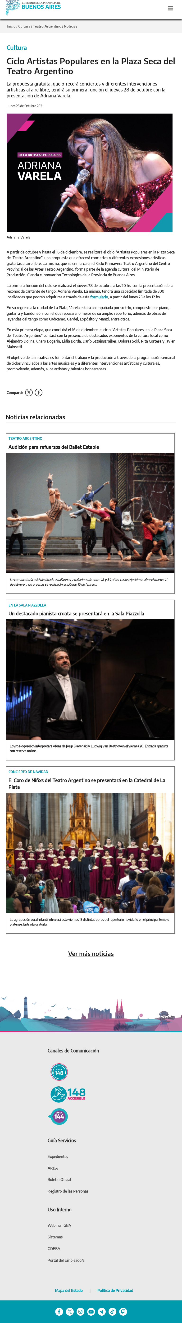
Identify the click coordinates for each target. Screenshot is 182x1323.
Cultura (24, 26)
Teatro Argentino (47, 26)
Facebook (38, 392)
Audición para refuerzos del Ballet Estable (54, 447)
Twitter (29, 392)
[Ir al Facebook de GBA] (59, 1311)
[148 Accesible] (67, 1094)
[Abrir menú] (170, 8)
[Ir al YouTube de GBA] (91, 1311)
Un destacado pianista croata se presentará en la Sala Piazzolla (76, 613)
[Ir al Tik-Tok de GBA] (112, 1311)
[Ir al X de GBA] (70, 1311)
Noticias (70, 26)
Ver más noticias (91, 953)
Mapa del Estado (69, 1290)
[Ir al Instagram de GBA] (80, 1311)
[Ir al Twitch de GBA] (123, 1311)
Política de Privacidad (115, 1290)
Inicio (11, 26)
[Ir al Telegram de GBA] (102, 1311)
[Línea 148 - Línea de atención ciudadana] (58, 1071)
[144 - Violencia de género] (58, 1116)
